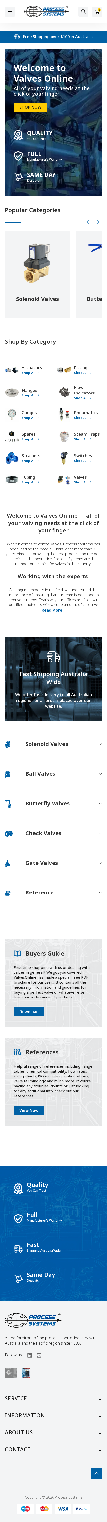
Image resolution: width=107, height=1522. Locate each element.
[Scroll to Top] (96, 1473)
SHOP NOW (30, 107)
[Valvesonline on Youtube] (37, 1355)
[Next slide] (98, 222)
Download (29, 1011)
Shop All (28, 372)
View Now (28, 1110)
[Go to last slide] (88, 222)
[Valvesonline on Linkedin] (27, 1355)
